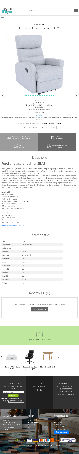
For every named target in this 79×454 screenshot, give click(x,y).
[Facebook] (37, 390)
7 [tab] (40, 95)
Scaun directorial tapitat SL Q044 (29, 368)
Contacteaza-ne (62, 432)
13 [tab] (54, 95)
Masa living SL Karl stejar (47, 368)
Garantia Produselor (34, 425)
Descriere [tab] (39, 157)
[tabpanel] (39, 64)
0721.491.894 (67, 392)
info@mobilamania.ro (66, 394)
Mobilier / (42, 24)
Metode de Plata (33, 420)
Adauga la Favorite (31, 127)
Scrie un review (39, 309)
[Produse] (3, 18)
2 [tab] (28, 95)
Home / (36, 24)
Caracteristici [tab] (40, 235)
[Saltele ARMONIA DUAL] (12, 357)
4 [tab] (33, 95)
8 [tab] (42, 95)
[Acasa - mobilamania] (11, 10)
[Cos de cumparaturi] (75, 17)
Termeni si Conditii (9, 422)
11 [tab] (49, 95)
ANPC (30, 427)
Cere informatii (49, 127)
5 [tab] (35, 95)
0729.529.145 (67, 389)
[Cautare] (76, 10)
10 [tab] (47, 95)
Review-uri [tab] (39, 293)
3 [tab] (30, 95)
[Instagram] (41, 390)
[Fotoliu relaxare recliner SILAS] (39, 64)
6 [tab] (37, 95)
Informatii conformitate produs (12, 226)
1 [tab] (25, 95)
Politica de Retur (33, 422)
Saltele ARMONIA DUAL (11, 368)
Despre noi (6, 420)
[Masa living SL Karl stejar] (47, 357)
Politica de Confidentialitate (16, 402)
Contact (5, 430)
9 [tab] (44, 95)
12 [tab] (51, 95)
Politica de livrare (8, 427)
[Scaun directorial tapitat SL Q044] (30, 357)
